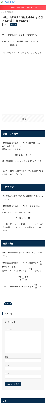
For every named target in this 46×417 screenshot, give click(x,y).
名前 (6, 357)
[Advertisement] (23, 84)
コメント (8, 329)
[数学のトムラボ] (8, 2)
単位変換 (13, 24)
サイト (7, 373)
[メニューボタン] (43, 2)
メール (7, 365)
